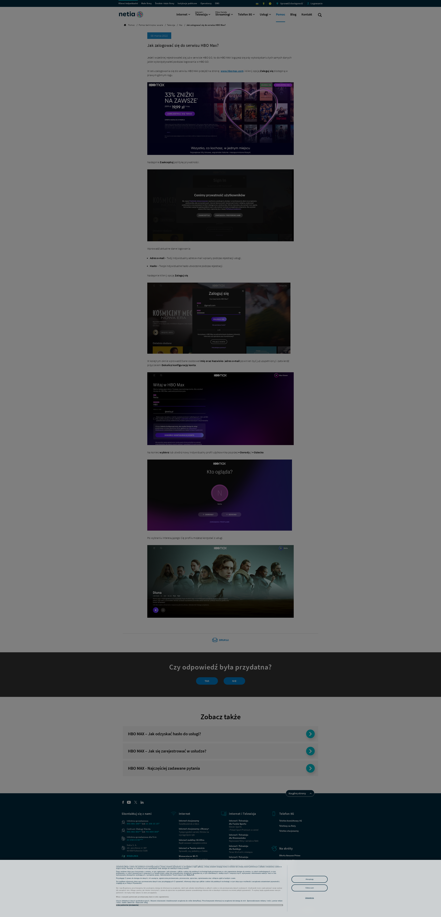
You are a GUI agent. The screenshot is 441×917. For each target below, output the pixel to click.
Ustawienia (309, 898)
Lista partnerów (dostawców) (127, 905)
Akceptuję (310, 879)
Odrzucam (309, 888)
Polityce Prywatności (134, 883)
